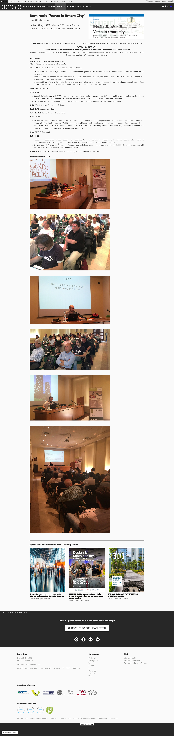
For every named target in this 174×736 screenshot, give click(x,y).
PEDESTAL (12, 1)
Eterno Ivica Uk (130, 658)
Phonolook (93, 671)
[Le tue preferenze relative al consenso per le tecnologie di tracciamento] (10, 732)
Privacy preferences (88, 718)
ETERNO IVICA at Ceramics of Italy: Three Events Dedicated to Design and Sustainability (86, 596)
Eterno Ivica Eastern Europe (135, 663)
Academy (50, 6)
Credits (76, 718)
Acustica (92, 674)
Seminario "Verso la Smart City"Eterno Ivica (12, 6)
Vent (90, 676)
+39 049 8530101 (26, 658)
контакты (85, 6)
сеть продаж (73, 6)
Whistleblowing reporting (108, 718)
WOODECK (31, 1)
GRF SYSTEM (22, 1)
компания (39, 6)
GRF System (93, 661)
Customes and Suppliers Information (44, 718)
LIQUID (46, 1)
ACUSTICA (63, 1)
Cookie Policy (66, 718)
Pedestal (92, 658)
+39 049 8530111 (27, 661)
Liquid (91, 668)
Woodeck (92, 663)
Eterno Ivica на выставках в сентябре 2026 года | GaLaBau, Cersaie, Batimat (47, 595)
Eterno (91, 666)
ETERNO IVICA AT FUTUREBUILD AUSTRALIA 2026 (123, 595)
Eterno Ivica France (132, 661)
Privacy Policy (22, 718)
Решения (28, 6)
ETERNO (39, 1)
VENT (70, 1)
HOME (5, 1)
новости (60, 6)
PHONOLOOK (54, 1)
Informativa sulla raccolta (87, 724)
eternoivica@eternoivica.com (29, 664)
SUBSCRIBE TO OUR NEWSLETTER (87, 628)
